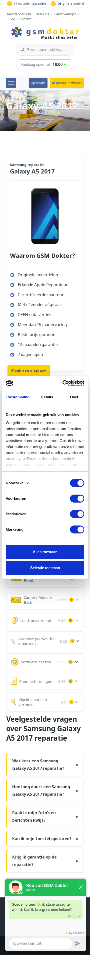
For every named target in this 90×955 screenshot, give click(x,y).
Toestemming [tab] (18, 397)
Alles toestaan (45, 552)
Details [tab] (47, 397)
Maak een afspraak (28, 370)
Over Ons (42, 14)
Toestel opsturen (18, 14)
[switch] (77, 499)
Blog (11, 19)
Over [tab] (74, 397)
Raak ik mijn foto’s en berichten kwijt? (34, 816)
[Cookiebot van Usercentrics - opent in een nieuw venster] (63, 383)
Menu (11, 83)
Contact (25, 19)
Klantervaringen (65, 14)
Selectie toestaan (45, 568)
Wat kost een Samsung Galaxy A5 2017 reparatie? (38, 764)
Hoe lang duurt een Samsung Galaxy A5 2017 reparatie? (41, 790)
